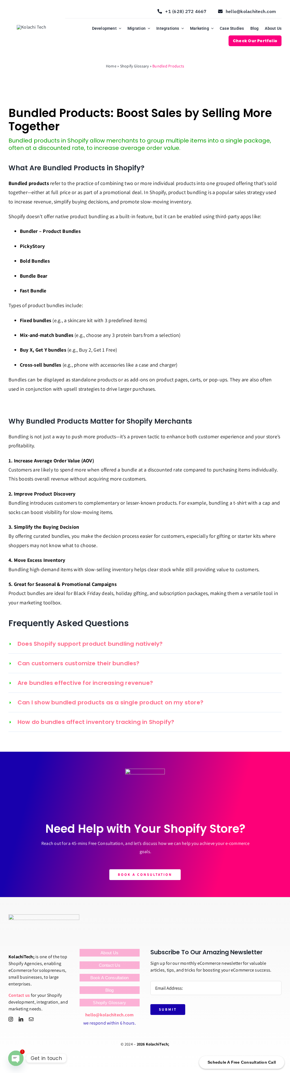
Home (111, 66)
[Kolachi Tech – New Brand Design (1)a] (31, 27)
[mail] (31, 1019)
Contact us (19, 995)
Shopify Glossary (134, 66)
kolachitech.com (117, 1015)
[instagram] (10, 1019)
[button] (145, 644)
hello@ (92, 1015)
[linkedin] (21, 1019)
